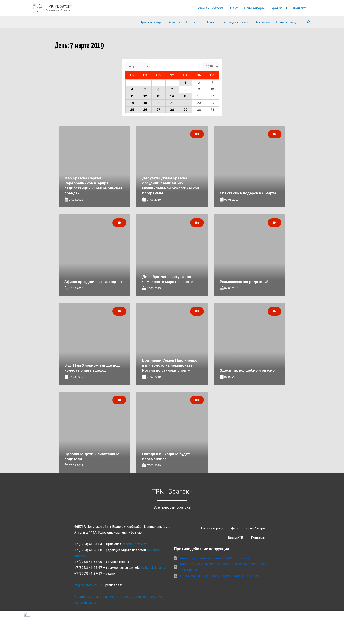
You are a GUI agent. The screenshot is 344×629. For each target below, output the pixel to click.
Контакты (300, 8)
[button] (308, 22)
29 (185, 110)
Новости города (211, 528)
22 (185, 103)
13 (158, 96)
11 (132, 96)
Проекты (193, 22)
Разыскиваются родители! (244, 281)
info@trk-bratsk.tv (134, 544)
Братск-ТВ (279, 8)
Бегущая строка (235, 22)
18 (132, 103)
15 (185, 96)
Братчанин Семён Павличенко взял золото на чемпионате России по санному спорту (169, 365)
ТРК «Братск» (59, 6)
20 (158, 103)
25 (132, 110)
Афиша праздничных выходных (93, 281)
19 (145, 103)
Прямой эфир (150, 22)
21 (172, 103)
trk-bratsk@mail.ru (153, 568)
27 (158, 110)
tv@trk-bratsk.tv (86, 585)
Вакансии (262, 22)
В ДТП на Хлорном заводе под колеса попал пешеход (92, 368)
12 (145, 96)
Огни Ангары (254, 8)
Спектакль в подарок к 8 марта (248, 193)
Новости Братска (210, 8)
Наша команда (287, 22)
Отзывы (173, 22)
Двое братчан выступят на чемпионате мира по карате (167, 279)
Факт (234, 8)
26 (145, 110)
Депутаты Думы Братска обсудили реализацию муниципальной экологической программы (170, 185)
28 (172, 110)
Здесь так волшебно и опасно (247, 370)
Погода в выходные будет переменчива (166, 456)
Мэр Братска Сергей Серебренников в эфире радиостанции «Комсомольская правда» (93, 185)
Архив (211, 22)
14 (172, 96)
